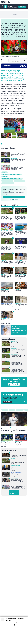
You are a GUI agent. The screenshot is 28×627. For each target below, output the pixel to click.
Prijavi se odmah (7, 401)
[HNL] (14, 330)
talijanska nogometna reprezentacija (12, 178)
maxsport (4, 409)
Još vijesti (12, 492)
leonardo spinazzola (7, 183)
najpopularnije (9, 450)
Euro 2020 (4, 176)
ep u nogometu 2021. (19, 180)
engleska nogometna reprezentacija (11, 174)
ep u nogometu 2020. (7, 180)
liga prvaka (20, 409)
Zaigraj (14, 197)
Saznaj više (14, 625)
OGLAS (14, 14)
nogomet (4, 172)
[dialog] (14, 622)
